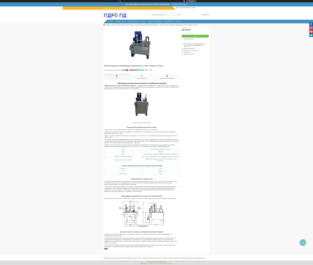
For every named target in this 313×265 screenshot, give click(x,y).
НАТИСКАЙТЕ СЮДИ (179, 4)
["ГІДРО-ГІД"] (115, 15)
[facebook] (105, 249)
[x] (106, 249)
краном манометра (133, 146)
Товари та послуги (121, 21)
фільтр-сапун (145, 156)
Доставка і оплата (133, 21)
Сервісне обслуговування (155, 21)
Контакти (178, 21)
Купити (195, 36)
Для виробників (168, 21)
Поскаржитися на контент (152, 263)
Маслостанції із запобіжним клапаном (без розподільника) (142, 25)
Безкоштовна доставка (189, 48)
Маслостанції (121, 25)
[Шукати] (179, 14)
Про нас (143, 21)
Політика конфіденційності (166, 263)
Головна (110, 21)
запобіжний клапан (143, 135)
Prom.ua (165, 262)
